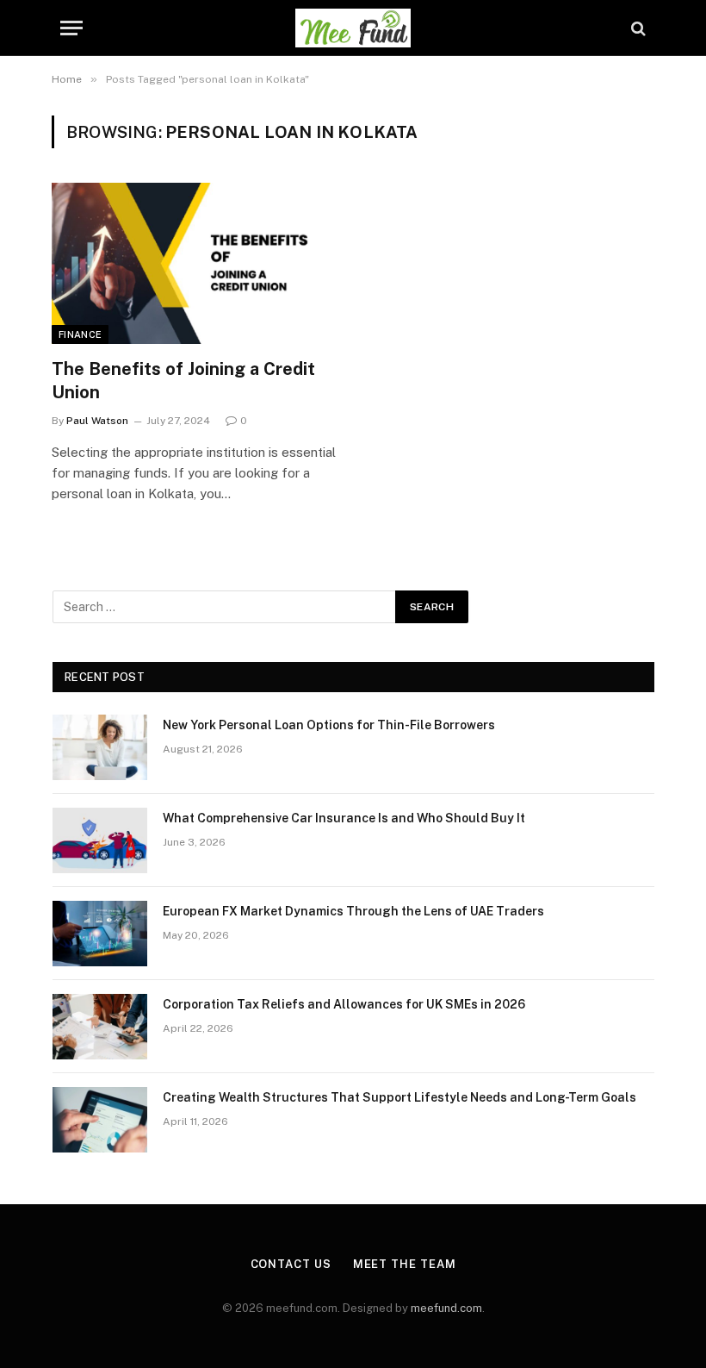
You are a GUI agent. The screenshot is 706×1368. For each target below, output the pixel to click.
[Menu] (71, 28)
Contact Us (291, 1264)
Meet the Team (404, 1264)
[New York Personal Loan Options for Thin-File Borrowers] (100, 747)
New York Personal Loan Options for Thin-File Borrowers (329, 725)
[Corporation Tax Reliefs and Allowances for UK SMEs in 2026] (100, 1026)
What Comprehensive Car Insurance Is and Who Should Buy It (344, 818)
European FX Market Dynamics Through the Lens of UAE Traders (353, 911)
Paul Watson (97, 421)
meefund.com (446, 1308)
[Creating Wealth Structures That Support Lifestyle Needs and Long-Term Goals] (100, 1119)
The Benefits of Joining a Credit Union (183, 381)
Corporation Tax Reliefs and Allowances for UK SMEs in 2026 (344, 1004)
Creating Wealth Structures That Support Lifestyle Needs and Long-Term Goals (399, 1097)
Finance (80, 334)
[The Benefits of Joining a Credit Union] (195, 263)
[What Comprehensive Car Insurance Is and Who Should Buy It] (100, 840)
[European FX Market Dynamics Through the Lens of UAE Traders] (100, 933)
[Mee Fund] (353, 28)
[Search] (637, 28)
